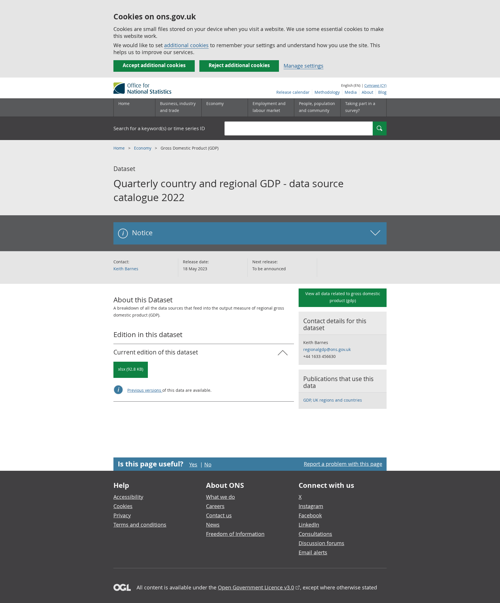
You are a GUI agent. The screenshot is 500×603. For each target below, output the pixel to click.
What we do (220, 496)
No (208, 464)
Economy (143, 148)
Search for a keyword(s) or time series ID (159, 128)
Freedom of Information (235, 533)
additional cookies (186, 45)
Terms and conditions (139, 524)
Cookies (123, 506)
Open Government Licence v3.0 (256, 587)
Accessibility (128, 496)
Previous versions (144, 390)
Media (351, 92)
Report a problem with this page (343, 463)
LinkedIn (309, 524)
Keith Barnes (125, 268)
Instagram (311, 506)
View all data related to (342, 297)
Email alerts (313, 552)
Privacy (122, 515)
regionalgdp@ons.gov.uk (327, 349)
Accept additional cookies (154, 65)
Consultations (315, 533)
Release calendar (293, 92)
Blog (382, 92)
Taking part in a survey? (360, 107)
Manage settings (303, 65)
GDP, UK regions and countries (332, 400)
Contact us (219, 515)
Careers (215, 506)
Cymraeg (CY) (375, 85)
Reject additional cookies (239, 65)
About (367, 92)
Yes (193, 464)
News (213, 524)
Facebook (310, 515)
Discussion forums (321, 543)
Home (124, 103)
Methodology (327, 92)
